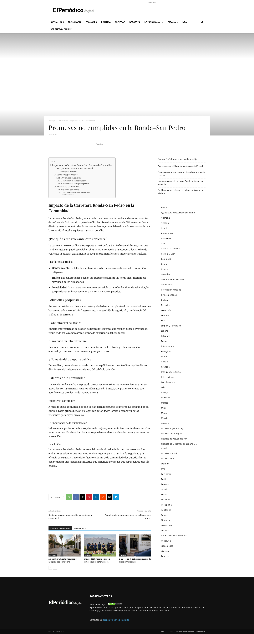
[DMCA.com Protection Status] (115, 604)
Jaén (163, 387)
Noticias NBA (167, 458)
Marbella (165, 397)
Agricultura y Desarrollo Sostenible (178, 212)
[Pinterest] (89, 497)
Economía (91, 22)
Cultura (164, 300)
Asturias (165, 228)
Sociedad (120, 22)
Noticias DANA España (172, 433)
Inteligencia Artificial (171, 372)
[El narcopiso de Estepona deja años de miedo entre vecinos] (135, 545)
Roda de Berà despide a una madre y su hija (177, 159)
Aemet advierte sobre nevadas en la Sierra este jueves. (128, 517)
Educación (166, 315)
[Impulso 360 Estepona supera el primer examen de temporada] (100, 545)
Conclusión (70, 195)
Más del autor (80, 528)
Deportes (134, 22)
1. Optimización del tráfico (71, 178)
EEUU (163, 320)
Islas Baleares (168, 382)
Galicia (164, 361)
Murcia (164, 418)
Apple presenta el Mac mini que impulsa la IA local (180, 166)
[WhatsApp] (69, 497)
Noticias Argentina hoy (172, 428)
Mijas (163, 407)
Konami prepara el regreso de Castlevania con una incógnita (180, 182)
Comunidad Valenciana (172, 279)
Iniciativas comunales (70, 190)
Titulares (165, 520)
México (164, 402)
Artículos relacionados (60, 528)
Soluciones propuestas (67, 175)
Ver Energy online (61, 29)
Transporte (166, 525)
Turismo (165, 530)
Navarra (165, 423)
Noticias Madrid (169, 453)
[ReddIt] (103, 497)
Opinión (165, 463)
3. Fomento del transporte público (75, 183)
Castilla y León (168, 253)
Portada (161, 631)
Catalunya (166, 258)
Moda (164, 413)
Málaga (52, 120)
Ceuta (164, 264)
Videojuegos (167, 545)
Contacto (170, 631)
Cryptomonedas (169, 294)
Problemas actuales (68, 172)
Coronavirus (167, 284)
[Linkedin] (96, 497)
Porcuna (165, 484)
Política (106, 22)
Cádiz (164, 243)
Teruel (164, 515)
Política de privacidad (185, 631)
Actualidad (57, 22)
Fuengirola (166, 351)
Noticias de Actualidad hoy (174, 438)
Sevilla (164, 494)
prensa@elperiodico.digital (116, 619)
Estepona (52, 555)
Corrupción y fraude (171, 289)
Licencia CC (200, 631)
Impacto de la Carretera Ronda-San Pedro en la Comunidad (82, 165)
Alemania (165, 217)
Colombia (165, 274)
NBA (184, 22)
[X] (82, 497)
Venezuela (166, 540)
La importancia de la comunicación (77, 192)
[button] (201, 22)
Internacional (152, 22)
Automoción (167, 233)
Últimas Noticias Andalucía (174, 535)
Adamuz (165, 207)
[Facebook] (76, 497)
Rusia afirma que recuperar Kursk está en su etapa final (70, 517)
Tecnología (74, 22)
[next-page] (55, 568)
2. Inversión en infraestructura (73, 181)
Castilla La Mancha (170, 248)
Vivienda (165, 551)
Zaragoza (165, 556)
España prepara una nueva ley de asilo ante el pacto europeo (181, 173)
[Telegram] (116, 497)
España (172, 22)
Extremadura (167, 346)
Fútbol (164, 356)
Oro (163, 468)
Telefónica (166, 509)
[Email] (109, 497)
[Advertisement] (151, 10)
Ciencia (164, 269)
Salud (164, 489)
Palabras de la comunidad (68, 186)
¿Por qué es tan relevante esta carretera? (74, 168)
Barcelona (166, 238)
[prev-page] (50, 568)
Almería (165, 223)
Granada (165, 366)
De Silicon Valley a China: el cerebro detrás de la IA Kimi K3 (180, 192)
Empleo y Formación (171, 325)
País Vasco (166, 474)
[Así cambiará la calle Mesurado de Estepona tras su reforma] (65, 545)
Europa (164, 341)
